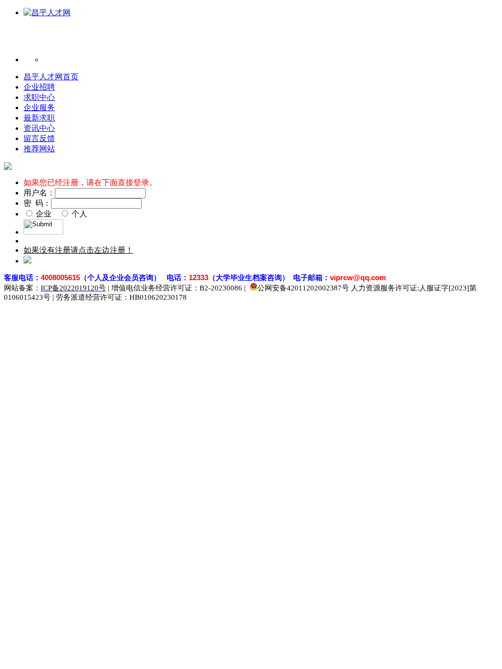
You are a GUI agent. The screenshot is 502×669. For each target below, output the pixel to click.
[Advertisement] (221, 40)
